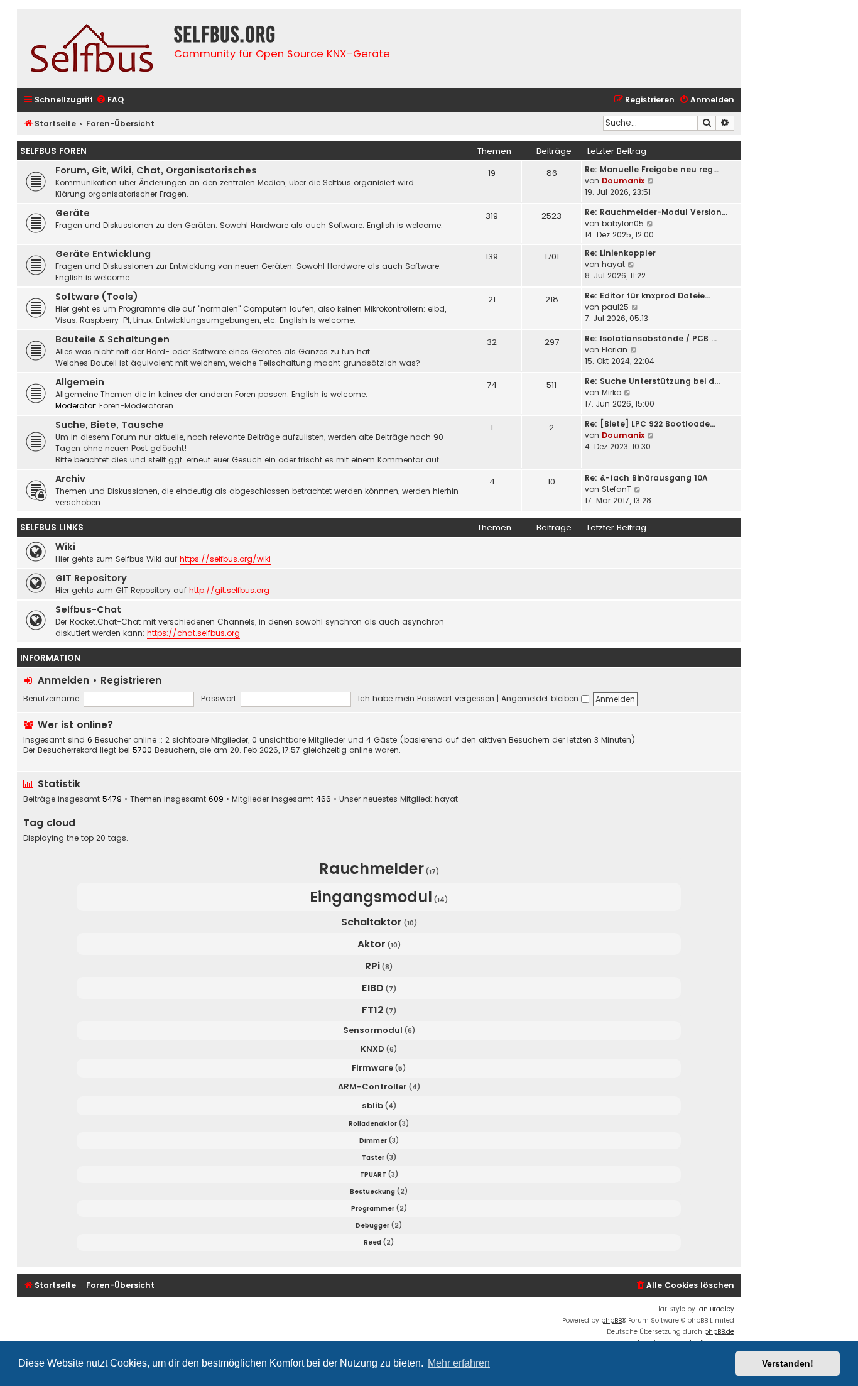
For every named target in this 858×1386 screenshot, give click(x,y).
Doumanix (623, 180)
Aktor (371, 944)
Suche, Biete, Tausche (109, 424)
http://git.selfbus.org (229, 590)
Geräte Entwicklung (103, 254)
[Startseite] (92, 49)
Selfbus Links (52, 527)
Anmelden (63, 680)
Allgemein (79, 382)
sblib (372, 1105)
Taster (373, 1157)
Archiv (70, 478)
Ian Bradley (715, 1309)
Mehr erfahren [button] (459, 1363)
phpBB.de (719, 1331)
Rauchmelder (371, 868)
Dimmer (373, 1140)
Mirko (611, 392)
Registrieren (130, 680)
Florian (614, 349)
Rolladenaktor (373, 1123)
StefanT (616, 489)
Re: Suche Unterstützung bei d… (652, 381)
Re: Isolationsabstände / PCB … (651, 338)
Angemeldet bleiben (541, 698)
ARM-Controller (372, 1087)
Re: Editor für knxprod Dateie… (647, 295)
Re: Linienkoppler (620, 253)
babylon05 (623, 223)
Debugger (372, 1225)
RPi (372, 966)
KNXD (372, 1049)
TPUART (373, 1174)
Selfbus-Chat (88, 609)
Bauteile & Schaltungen (112, 339)
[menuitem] (110, 100)
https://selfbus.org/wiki (225, 559)
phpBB (611, 1320)
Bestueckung (372, 1191)
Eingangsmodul (371, 897)
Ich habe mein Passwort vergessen (426, 698)
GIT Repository (91, 578)
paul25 (615, 307)
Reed (372, 1242)
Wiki (65, 546)
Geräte (72, 213)
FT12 (373, 1010)
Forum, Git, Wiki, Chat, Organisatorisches (156, 170)
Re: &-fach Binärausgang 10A (646, 477)
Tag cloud (49, 822)
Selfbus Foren (53, 151)
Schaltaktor (371, 922)
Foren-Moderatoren (136, 405)
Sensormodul (373, 1030)
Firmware (372, 1068)
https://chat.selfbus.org (193, 633)
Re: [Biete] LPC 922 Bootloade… (650, 423)
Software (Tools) (96, 296)
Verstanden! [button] (787, 1363)
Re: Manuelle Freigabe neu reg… (652, 169)
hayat (613, 264)
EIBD (373, 988)
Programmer (372, 1208)
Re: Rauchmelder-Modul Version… (656, 212)
